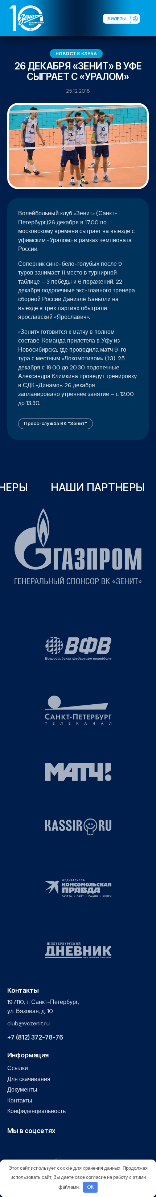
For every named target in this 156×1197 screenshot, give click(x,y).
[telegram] (45, 1146)
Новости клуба (76, 53)
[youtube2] (22, 1146)
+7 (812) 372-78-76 (35, 1037)
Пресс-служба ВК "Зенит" (55, 423)
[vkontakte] (11, 1146)
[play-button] (34, 1146)
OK (90, 1187)
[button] (150, 17)
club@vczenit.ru (28, 1023)
